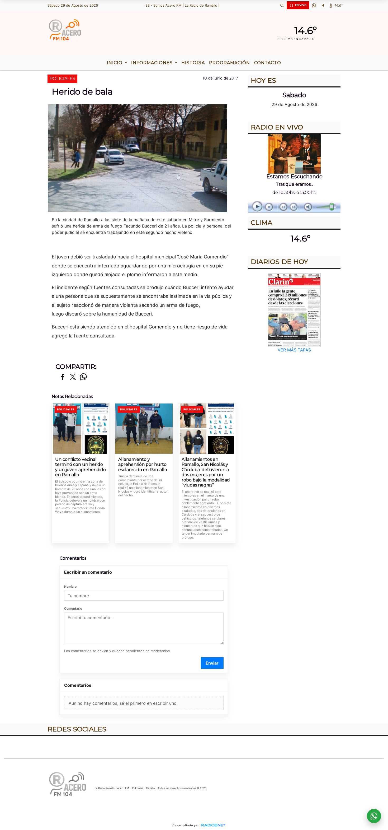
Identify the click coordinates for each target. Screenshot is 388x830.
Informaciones (152, 62)
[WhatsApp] (313, 5)
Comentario (73, 608)
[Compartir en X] (73, 377)
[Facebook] (323, 5)
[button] (281, 5)
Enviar (212, 663)
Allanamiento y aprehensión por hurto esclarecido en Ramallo (142, 464)
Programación (229, 62)
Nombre (70, 586)
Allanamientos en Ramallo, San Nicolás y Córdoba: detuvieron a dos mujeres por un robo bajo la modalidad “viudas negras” (206, 472)
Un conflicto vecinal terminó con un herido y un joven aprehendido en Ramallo (80, 467)
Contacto (267, 62)
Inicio (115, 62)
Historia (193, 62)
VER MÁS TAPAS (294, 350)
